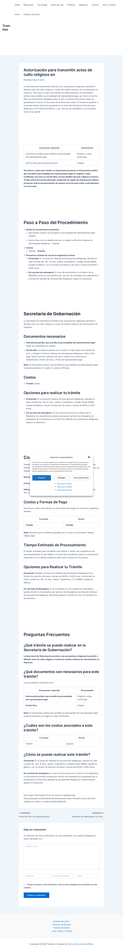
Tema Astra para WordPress (81, 944)
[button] (89, 457)
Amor (17, 14)
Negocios (83, 5)
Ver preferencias (81, 478)
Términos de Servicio (61, 924)
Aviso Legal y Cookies (64, 483)
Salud (17, 5)
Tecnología (42, 5)
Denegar (61, 478)
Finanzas (71, 5)
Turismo (95, 5)
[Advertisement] (66, 37)
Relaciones (28, 5)
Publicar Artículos (32, 14)
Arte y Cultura (109, 5)
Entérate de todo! (61, 921)
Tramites (6, 27)
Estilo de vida (57, 5)
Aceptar (41, 478)
